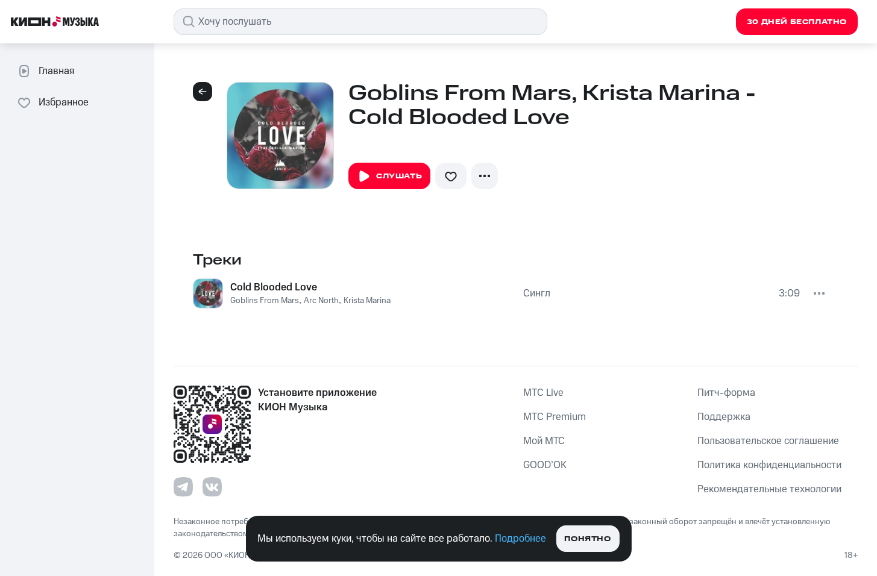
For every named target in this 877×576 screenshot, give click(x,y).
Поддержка (723, 417)
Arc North (321, 301)
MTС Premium (554, 417)
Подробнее (520, 538)
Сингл (536, 293)
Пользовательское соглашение (768, 441)
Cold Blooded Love (273, 287)
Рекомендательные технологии (769, 489)
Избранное (64, 102)
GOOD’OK (545, 465)
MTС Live (543, 393)
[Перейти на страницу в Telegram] (183, 486)
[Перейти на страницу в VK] (212, 486)
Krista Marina (367, 301)
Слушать (399, 176)
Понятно (587, 539)
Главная (56, 71)
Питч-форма (726, 393)
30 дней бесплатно (797, 22)
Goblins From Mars (264, 301)
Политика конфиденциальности (769, 465)
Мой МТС (544, 441)
